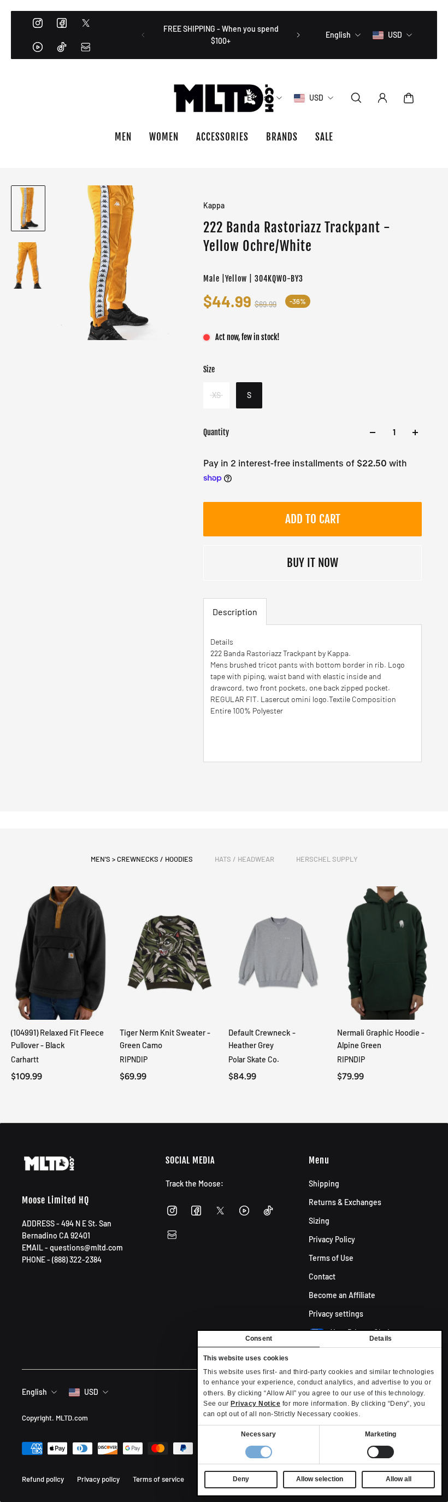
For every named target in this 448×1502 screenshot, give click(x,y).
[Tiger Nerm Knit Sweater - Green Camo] (170, 953)
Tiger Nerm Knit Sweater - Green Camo (165, 1038)
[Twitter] (86, 23)
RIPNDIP (134, 1059)
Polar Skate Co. (253, 1059)
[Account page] (382, 98)
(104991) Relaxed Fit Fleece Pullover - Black (57, 1038)
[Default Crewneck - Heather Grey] (278, 953)
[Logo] (224, 98)
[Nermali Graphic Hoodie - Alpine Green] (387, 953)
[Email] (86, 47)
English (34, 1391)
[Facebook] (62, 23)
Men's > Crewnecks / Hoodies (142, 859)
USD (91, 1391)
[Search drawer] (356, 98)
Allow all (398, 1479)
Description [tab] (235, 611)
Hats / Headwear (244, 859)
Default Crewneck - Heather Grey (262, 1038)
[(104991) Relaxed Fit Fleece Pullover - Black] (61, 953)
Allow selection (319, 1479)
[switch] (380, 1452)
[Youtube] (38, 47)
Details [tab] (380, 1338)
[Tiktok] (62, 47)
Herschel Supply (327, 859)
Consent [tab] (258, 1338)
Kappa (214, 205)
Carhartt (25, 1059)
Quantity (216, 432)
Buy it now (312, 563)
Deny (241, 1479)
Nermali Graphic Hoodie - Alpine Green (381, 1038)
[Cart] (409, 98)
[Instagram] (38, 23)
